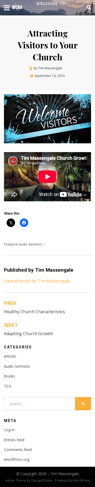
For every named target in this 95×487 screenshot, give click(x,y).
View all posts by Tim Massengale (37, 281)
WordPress (82, 480)
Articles (10, 356)
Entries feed (14, 439)
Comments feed (18, 449)
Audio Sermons (30, 244)
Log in (9, 429)
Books (9, 376)
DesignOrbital (41, 480)
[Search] (87, 7)
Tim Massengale (65, 473)
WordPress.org (16, 459)
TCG (7, 386)
